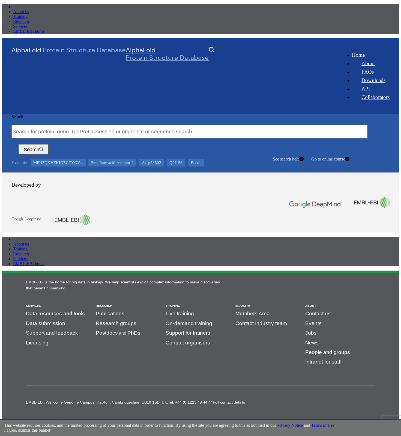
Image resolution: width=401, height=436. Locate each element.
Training (20, 16)
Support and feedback (52, 333)
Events (313, 323)
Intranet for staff (323, 362)
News (312, 343)
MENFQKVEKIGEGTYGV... (58, 163)
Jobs (311, 333)
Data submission (45, 323)
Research (21, 21)
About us (21, 11)
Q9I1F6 (175, 163)
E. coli (196, 163)
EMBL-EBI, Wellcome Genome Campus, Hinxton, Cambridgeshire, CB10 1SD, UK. (97, 402)
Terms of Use (322, 425)
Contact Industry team (261, 323)
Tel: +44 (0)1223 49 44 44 (190, 402)
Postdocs (107, 333)
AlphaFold (167, 54)
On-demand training (189, 323)
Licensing (37, 343)
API (365, 89)
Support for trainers (188, 333)
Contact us (318, 313)
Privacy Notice (290, 425)
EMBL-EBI (23, 6)
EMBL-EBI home (28, 31)
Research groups (116, 323)
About (368, 63)
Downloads (373, 80)
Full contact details (229, 402)
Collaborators (375, 97)
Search (17, 116)
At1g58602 (151, 163)
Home (358, 55)
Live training (180, 313)
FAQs (367, 72)
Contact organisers (188, 343)
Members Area (252, 313)
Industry (243, 305)
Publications (110, 313)
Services (20, 26)
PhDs (133, 333)
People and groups (327, 352)
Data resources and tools (55, 313)
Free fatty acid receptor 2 (112, 163)
